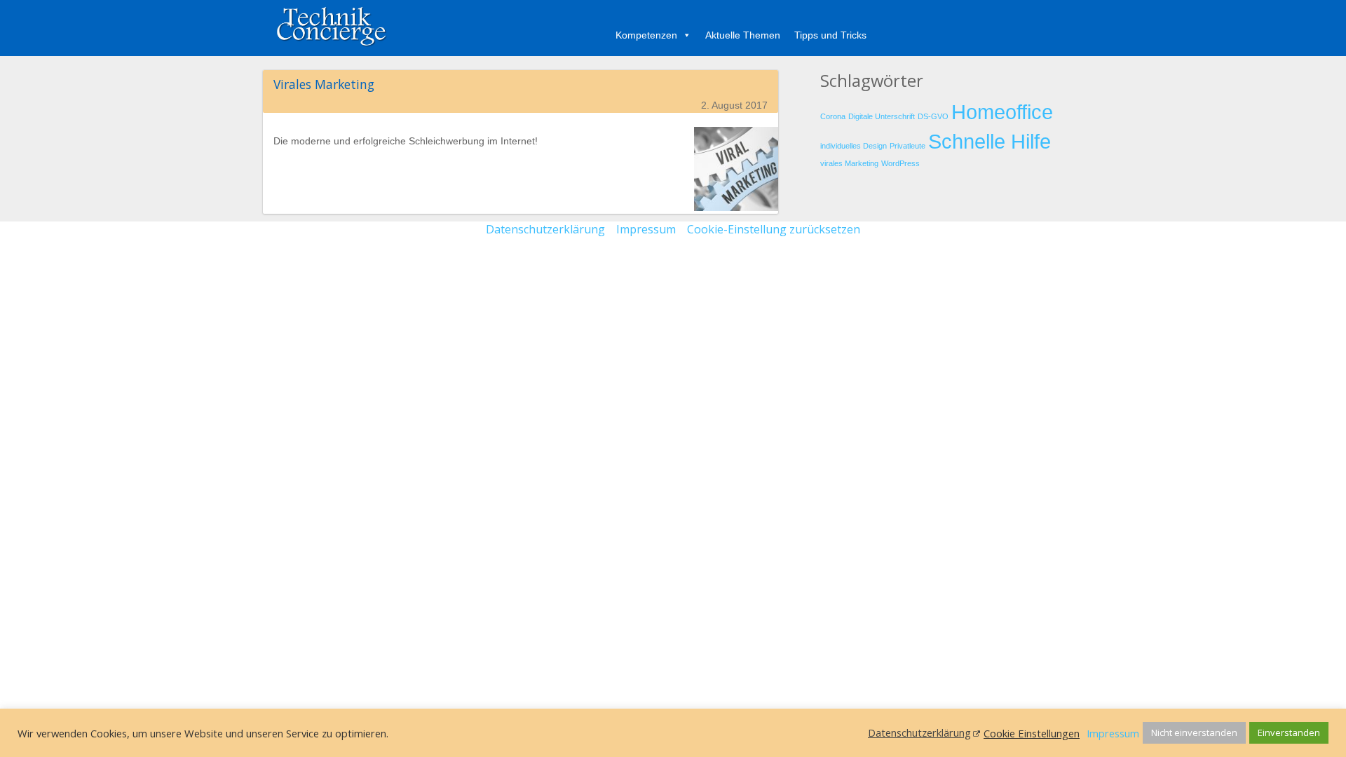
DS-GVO (933, 116)
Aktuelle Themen (742, 35)
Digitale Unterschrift (881, 116)
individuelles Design (853, 146)
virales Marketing (849, 163)
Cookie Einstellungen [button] (1032, 733)
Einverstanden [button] (1289, 732)
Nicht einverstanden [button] (1194, 732)
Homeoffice (1002, 111)
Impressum (646, 229)
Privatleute (907, 146)
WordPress (900, 163)
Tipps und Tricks (830, 35)
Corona (832, 116)
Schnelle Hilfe (989, 141)
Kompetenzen (646, 35)
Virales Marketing (323, 84)
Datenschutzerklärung (545, 229)
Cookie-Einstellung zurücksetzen (773, 229)
